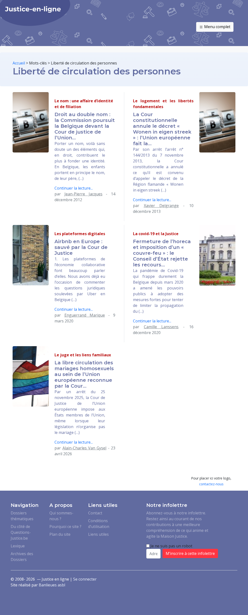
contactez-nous (211, 484)
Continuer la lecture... (73, 188)
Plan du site (59, 534)
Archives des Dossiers (22, 556)
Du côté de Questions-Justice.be (21, 532)
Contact (95, 513)
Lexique (18, 546)
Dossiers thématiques (22, 515)
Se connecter (85, 579)
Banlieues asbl (52, 585)
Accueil (19, 63)
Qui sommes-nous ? (61, 515)
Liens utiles (98, 534)
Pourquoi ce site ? (65, 526)
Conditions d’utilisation (98, 523)
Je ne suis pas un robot (170, 546)
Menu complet (216, 26)
